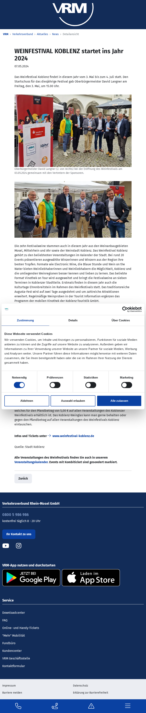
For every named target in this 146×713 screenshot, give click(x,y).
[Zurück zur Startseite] (73, 14)
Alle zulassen (119, 400)
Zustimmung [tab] (25, 320)
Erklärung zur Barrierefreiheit (90, 692)
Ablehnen (26, 400)
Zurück (23, 478)
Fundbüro (8, 643)
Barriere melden (12, 692)
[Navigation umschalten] (128, 706)
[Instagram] (18, 546)
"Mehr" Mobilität (13, 635)
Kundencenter (12, 651)
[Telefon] (18, 706)
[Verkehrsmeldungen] (91, 706)
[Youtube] (8, 546)
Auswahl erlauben (73, 400)
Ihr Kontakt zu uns (18, 534)
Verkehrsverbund (22, 34)
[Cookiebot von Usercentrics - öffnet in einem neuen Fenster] (125, 309)
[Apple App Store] (91, 577)
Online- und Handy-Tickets (20, 628)
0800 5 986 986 (15, 514)
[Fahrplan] (55, 706)
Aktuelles (42, 34)
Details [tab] (73, 320)
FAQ (4, 620)
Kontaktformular (13, 666)
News (55, 34)
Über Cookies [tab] (121, 320)
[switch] (55, 385)
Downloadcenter (13, 612)
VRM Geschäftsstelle (16, 658)
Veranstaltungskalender (31, 462)
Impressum (9, 685)
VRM (5, 34)
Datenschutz (80, 685)
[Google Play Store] (31, 577)
